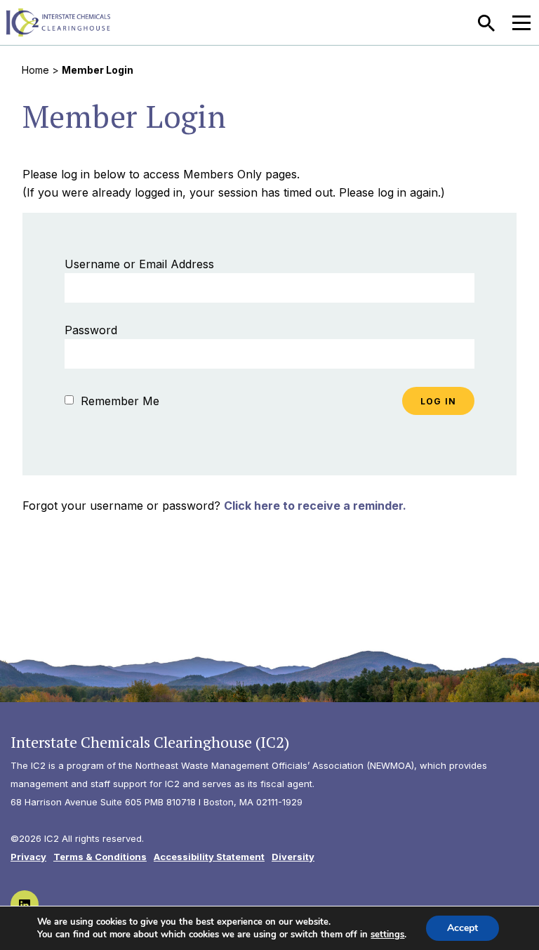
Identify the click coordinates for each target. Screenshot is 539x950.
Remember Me (118, 401)
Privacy (28, 856)
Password (91, 330)
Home (35, 70)
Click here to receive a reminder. (315, 506)
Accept (462, 928)
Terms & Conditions (100, 856)
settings (387, 934)
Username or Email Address (139, 264)
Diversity (293, 856)
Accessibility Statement (209, 856)
